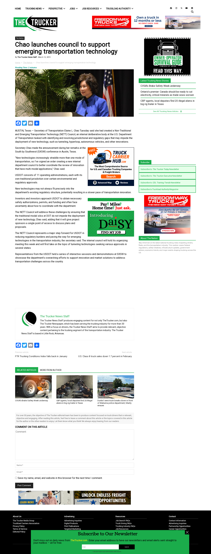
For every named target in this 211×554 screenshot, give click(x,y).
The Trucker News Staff (27, 57)
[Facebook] (170, 7)
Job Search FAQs (123, 521)
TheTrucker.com (79, 540)
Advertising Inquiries (73, 521)
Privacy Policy (19, 526)
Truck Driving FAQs (124, 523)
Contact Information (177, 521)
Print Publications (71, 526)
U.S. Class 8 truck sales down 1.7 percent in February (105, 356)
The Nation (20, 38)
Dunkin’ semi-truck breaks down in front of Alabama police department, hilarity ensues (115, 403)
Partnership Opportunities (179, 526)
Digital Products (71, 523)
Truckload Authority (118, 8)
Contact (172, 516)
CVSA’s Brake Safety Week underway (31, 400)
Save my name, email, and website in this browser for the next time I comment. (60, 478)
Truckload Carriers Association (26, 523)
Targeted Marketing (72, 529)
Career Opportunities (177, 529)
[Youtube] (185, 7)
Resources (120, 516)
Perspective (56, 8)
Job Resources (90, 8)
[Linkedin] (190, 7)
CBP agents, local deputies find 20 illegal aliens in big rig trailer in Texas (74, 401)
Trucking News (33, 8)
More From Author (50, 370)
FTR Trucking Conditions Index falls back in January (41, 356)
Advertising (69, 516)
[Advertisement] (111, 286)
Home (18, 8)
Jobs (72, 8)
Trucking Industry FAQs (125, 526)
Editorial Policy (19, 532)
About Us (17, 516)
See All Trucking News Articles (166, 111)
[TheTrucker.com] (34, 23)
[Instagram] (175, 7)
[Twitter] (180, 7)
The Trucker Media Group (23, 521)
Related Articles (26, 370)
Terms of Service (20, 529)
